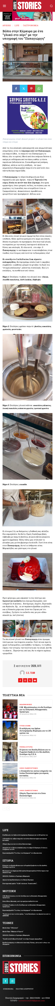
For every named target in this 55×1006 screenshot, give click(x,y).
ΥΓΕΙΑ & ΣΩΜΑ (24, 725)
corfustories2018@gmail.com (32, 1000)
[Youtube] (35, 680)
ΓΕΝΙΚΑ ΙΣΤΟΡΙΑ (25, 747)
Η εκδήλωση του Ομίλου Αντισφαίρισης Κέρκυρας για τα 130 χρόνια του (35, 730)
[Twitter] (24, 88)
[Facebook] (16, 88)
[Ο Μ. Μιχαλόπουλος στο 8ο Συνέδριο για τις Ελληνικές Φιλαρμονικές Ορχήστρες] (10, 709)
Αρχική (7, 25)
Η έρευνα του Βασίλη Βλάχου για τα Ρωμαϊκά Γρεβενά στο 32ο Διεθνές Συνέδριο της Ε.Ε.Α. (34, 751)
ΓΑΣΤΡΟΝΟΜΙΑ (30, 25)
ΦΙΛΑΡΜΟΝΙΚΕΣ (25, 704)
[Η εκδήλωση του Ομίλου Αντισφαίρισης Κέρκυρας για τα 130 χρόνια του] (10, 730)
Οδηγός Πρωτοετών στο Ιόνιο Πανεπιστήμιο (32, 794)
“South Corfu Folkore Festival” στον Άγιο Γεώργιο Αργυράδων (22, 939)
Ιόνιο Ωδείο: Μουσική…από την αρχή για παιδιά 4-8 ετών (20, 901)
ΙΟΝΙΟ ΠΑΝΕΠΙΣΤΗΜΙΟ (28, 768)
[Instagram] (25, 680)
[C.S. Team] (23, 672)
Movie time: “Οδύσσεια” (10, 928)
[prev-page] (4, 808)
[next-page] (8, 808)
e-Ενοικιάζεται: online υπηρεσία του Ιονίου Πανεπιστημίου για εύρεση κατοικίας (35, 773)
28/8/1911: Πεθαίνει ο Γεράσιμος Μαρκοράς (16, 876)
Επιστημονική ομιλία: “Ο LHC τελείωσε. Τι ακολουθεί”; (20, 883)
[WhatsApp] (39, 88)
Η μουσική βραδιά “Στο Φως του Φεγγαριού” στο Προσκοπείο (22, 853)
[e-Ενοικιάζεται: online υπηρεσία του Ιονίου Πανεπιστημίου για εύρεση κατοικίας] (10, 772)
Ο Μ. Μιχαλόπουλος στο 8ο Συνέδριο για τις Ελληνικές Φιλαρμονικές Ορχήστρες (35, 709)
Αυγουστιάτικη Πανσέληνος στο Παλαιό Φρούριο (18, 880)
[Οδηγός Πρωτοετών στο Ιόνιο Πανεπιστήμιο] (10, 794)
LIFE (17, 25)
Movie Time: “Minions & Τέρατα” (13, 931)
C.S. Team (30, 672)
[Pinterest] (31, 88)
